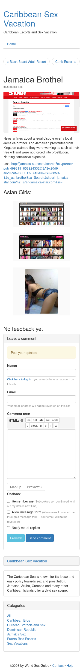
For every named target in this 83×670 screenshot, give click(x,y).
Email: (12, 392)
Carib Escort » (65, 61)
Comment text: (18, 413)
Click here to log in (19, 379)
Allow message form (26, 512)
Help (70, 665)
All (9, 615)
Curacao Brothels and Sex (26, 625)
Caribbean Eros (18, 620)
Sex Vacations (17, 643)
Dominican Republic (21, 629)
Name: (12, 365)
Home (11, 43)
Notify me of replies (26, 527)
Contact (58, 665)
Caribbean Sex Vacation (30, 18)
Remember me (23, 501)
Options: (14, 493)
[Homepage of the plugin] (22, 420)
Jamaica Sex (14, 86)
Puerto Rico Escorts (21, 638)
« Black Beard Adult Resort (26, 61)
